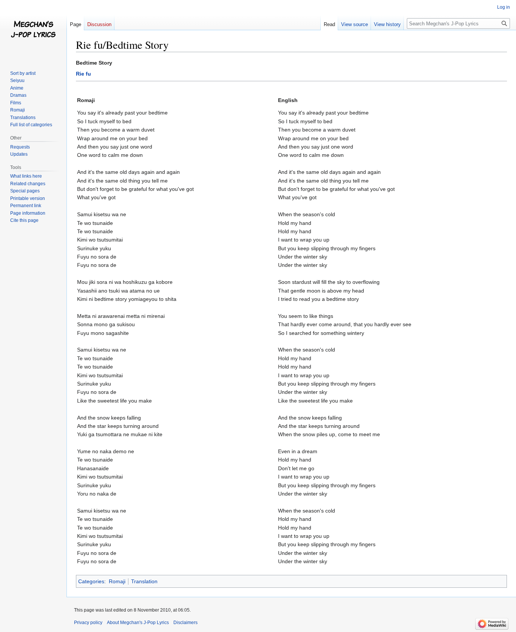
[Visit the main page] (33, 30)
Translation (144, 581)
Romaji (117, 581)
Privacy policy (88, 622)
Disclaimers (185, 622)
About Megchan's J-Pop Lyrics (138, 622)
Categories (91, 581)
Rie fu (83, 74)
